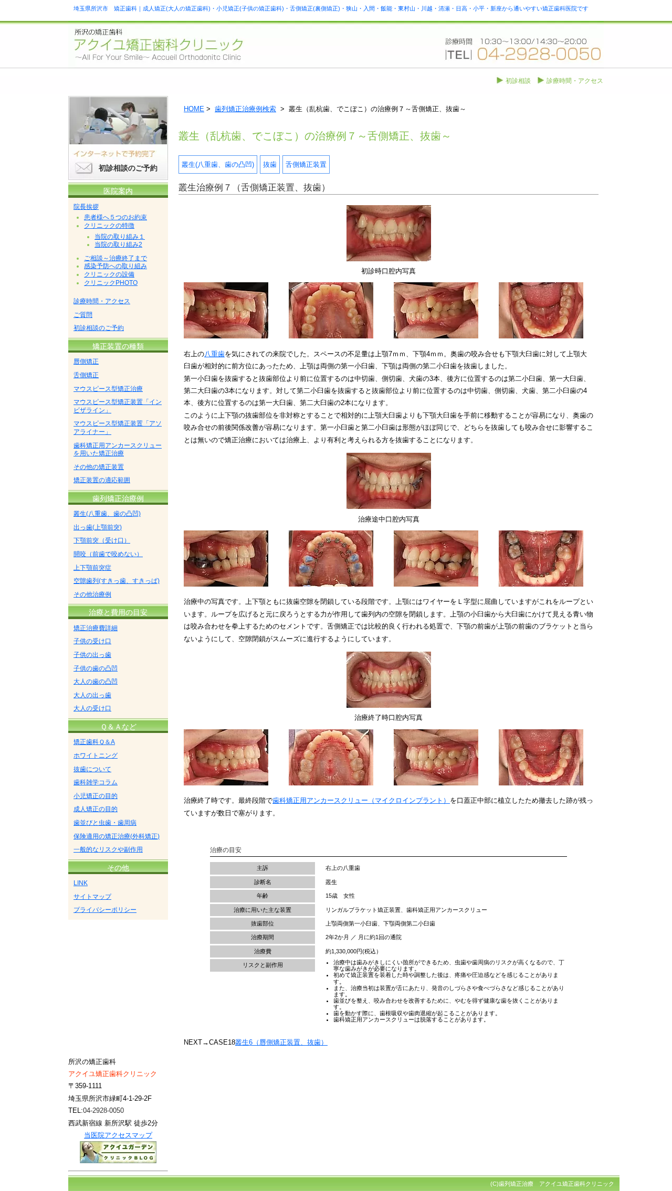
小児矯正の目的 (96, 796)
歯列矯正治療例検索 (245, 109)
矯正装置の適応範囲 (102, 480)
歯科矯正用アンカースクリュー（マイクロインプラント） (361, 800)
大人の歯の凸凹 (96, 681)
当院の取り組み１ (119, 236)
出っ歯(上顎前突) (98, 527)
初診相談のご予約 (128, 168)
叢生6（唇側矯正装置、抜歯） (281, 1042)
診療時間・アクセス (575, 80)
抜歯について (92, 769)
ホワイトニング (96, 755)
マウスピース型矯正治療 (108, 388)
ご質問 (83, 314)
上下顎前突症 (92, 567)
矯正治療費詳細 (96, 628)
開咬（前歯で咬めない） (108, 554)
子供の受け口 (92, 641)
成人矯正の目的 (96, 809)
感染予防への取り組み (115, 266)
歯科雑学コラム (96, 782)
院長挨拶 (86, 206)
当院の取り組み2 (118, 244)
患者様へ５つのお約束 (115, 217)
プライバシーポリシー (105, 909)
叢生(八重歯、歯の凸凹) (218, 164)
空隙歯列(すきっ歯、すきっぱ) (117, 580)
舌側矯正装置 (306, 164)
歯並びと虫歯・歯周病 (105, 822)
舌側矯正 (86, 375)
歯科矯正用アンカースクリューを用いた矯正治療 (118, 450)
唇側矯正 (86, 361)
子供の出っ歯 (92, 654)
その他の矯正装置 (99, 467)
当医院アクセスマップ (118, 1135)
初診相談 (518, 80)
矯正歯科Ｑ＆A (94, 742)
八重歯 (214, 354)
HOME (194, 109)
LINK (81, 883)
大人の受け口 (92, 708)
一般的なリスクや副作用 (108, 849)
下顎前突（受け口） (102, 540)
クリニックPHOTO (111, 282)
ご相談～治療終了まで (115, 258)
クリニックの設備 (109, 274)
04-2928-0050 (103, 1110)
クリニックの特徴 (109, 225)
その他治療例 (92, 594)
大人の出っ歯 (92, 695)
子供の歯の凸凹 (96, 668)
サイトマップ (92, 896)
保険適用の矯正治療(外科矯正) (117, 836)
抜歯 (270, 164)
